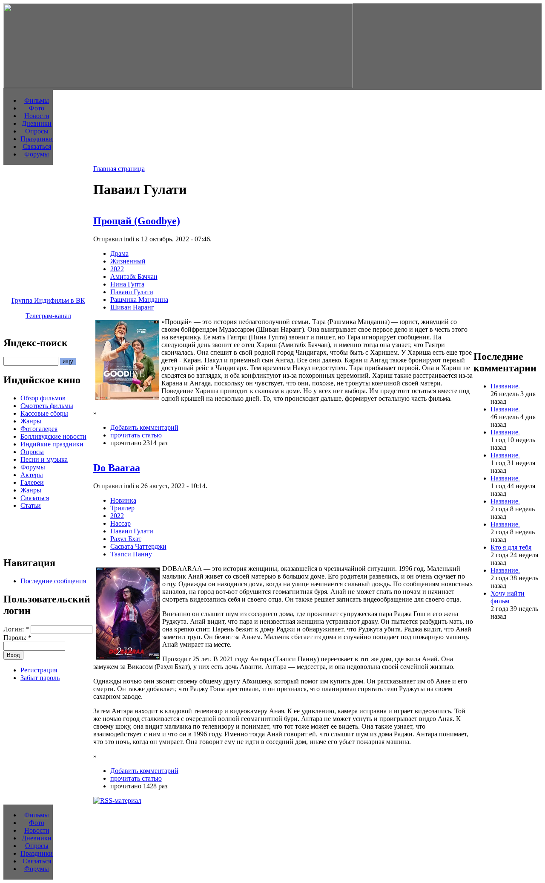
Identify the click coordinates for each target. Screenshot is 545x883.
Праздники (36, 138)
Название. (505, 386)
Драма (119, 253)
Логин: (16, 629)
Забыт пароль (40, 677)
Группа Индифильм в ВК (48, 300)
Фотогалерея (38, 428)
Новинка (123, 500)
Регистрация (38, 670)
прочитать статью (136, 435)
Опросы (37, 131)
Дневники (37, 123)
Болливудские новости (53, 436)
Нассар (120, 523)
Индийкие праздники (51, 444)
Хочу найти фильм (507, 597)
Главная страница (119, 168)
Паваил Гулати (131, 291)
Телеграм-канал (48, 315)
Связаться (37, 146)
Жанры (30, 421)
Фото (36, 108)
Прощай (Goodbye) (136, 220)
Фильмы (36, 100)
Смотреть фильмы (46, 405)
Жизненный (128, 261)
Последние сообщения (53, 581)
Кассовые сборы (44, 413)
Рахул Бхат (125, 538)
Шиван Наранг (132, 307)
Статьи (30, 505)
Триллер (122, 508)
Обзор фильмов (43, 398)
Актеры (31, 474)
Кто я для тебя (510, 547)
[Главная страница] (178, 86)
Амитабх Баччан (134, 276)
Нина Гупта (127, 284)
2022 (117, 268)
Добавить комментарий (144, 427)
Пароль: (17, 637)
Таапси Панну (131, 554)
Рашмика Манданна (139, 299)
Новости (36, 115)
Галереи (32, 482)
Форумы (36, 154)
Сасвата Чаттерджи (138, 546)
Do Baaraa (116, 467)
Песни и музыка (44, 459)
